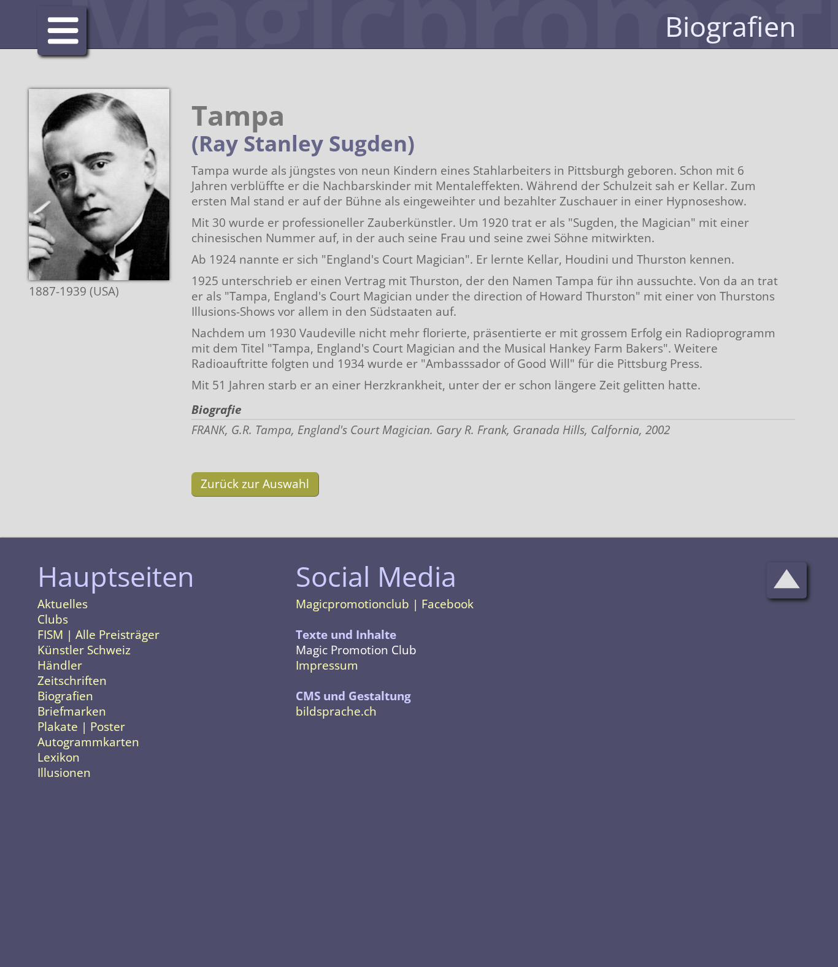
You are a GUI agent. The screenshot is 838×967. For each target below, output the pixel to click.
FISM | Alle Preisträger (98, 635)
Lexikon (58, 757)
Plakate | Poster (81, 727)
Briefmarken (71, 711)
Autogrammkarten (88, 742)
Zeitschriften (72, 681)
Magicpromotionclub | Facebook (385, 604)
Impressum (327, 665)
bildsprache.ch (336, 711)
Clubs (52, 619)
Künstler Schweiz (84, 650)
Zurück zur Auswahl (255, 484)
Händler (59, 665)
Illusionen (64, 773)
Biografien (65, 696)
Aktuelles (62, 604)
